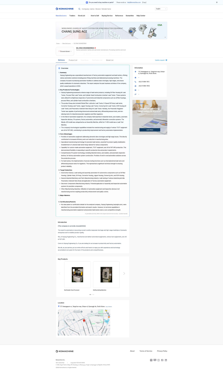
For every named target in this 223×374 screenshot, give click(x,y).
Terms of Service (146, 351)
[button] (218, 359)
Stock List (81, 16)
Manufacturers (61, 16)
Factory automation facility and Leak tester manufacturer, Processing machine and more (101, 50)
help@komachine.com (134, 2)
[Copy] (144, 2)
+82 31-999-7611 (143, 82)
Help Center (141, 16)
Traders (72, 16)
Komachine (130, 16)
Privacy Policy (162, 351)
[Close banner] (217, 2)
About (132, 351)
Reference (119, 16)
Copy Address (108, 306)
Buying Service (107, 16)
